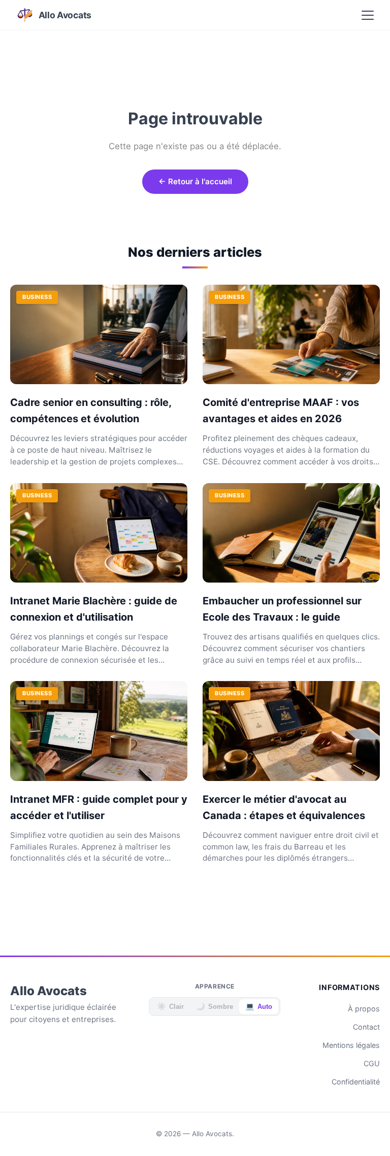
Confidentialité (356, 1081)
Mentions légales (351, 1045)
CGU (372, 1063)
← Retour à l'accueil (195, 181)
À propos (364, 1008)
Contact (366, 1027)
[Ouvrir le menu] (368, 15)
